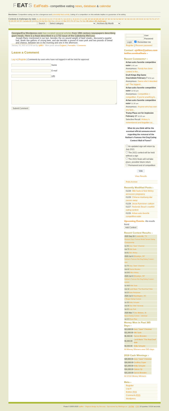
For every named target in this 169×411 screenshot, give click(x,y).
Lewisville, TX (141, 236)
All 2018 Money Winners (135, 376)
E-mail (54, 71)
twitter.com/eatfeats (135, 53)
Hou (53, 21)
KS (78, 19)
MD (89, 19)
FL (62, 19)
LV (62, 21)
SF (75, 21)
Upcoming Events (134, 221)
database (90, 6)
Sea (77, 21)
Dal (43, 21)
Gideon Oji (138, 369)
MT (106, 19)
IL (71, 19)
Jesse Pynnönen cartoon (143, 204)
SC (145, 19)
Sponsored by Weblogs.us (117, 406)
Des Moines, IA (140, 313)
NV (112, 19)
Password (148, 38)
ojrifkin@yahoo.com (146, 50)
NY (123, 19)
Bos (36, 21)
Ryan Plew (133, 319)
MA (92, 19)
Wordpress (131, 398)
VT (158, 19)
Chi (40, 21)
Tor (81, 21)
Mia (65, 21)
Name (54, 65)
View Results (141, 176)
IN (73, 19)
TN (150, 19)
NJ (117, 19)
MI (94, 19)
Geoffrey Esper (140, 362)
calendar (105, 6)
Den (46, 21)
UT (155, 19)
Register (22, 59)
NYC (68, 21)
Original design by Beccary (95, 406)
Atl (34, 21)
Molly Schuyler (134, 302)
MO (103, 19)
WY (20, 21)
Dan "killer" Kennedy (136, 306)
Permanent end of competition (141, 165)
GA (65, 19)
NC (125, 19)
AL (38, 19)
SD (147, 19)
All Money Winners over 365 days (139, 349)
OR (137, 19)
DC (56, 19)
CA (48, 19)
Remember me (144, 42)
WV (15, 21)
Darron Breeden (135, 269)
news (78, 6)
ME (86, 19)
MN (97, 19)
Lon (59, 21)
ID (69, 19)
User (146, 35)
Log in (14, 59)
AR (45, 19)
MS (100, 19)
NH (114, 19)
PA (140, 19)
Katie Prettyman (134, 292)
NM (120, 19)
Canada (26, 21)
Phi (72, 21)
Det (49, 21)
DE (59, 19)
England (63, 45)
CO (51, 19)
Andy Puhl (132, 309)
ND (128, 19)
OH (131, 19)
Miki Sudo (133, 249)
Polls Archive (131, 182)
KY (81, 19)
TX (153, 19)
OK (134, 19)
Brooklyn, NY (139, 256)
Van (84, 21)
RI (142, 19)
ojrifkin (41, 45)
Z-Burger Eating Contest (132, 299)
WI (18, 21)
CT (54, 19)
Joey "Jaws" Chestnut (136, 246)
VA (9, 21)
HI (67, 19)
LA (83, 19)
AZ (43, 19)
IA (75, 19)
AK (40, 19)
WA (12, 21)
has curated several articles (57, 33)
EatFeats (41, 6)
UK (30, 21)
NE (109, 19)
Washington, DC (139, 296)
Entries (131, 392)
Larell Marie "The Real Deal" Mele (141, 289)
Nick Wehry (133, 253)
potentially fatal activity (60, 14)
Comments (81, 45)
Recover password (143, 45)
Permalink (72, 45)
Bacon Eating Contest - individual (135, 316)
